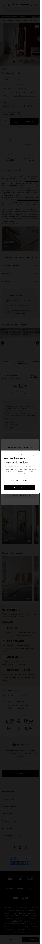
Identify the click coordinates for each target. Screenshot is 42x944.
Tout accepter (19, 487)
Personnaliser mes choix (19, 481)
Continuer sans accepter (28, 455)
